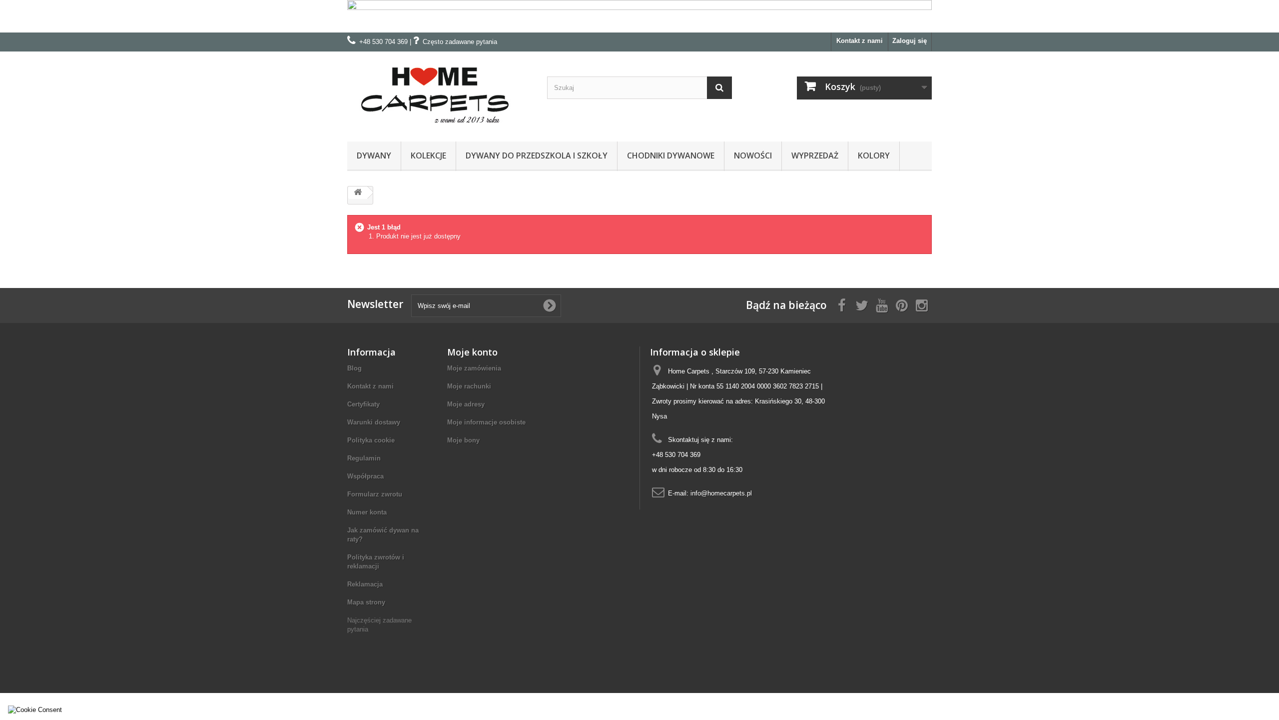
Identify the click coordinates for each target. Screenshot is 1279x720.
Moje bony (463, 440)
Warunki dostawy (373, 422)
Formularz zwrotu (374, 494)
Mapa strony (366, 602)
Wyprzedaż (814, 155)
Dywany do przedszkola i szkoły (537, 155)
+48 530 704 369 (383, 42)
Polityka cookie (371, 440)
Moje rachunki (469, 386)
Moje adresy (466, 404)
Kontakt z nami (859, 40)
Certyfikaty (363, 404)
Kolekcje (428, 155)
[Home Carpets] (439, 94)
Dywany (374, 155)
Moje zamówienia (474, 368)
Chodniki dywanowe (670, 155)
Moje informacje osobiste (486, 422)
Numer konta (367, 512)
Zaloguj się (909, 40)
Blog (354, 368)
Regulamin (364, 458)
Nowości (753, 155)
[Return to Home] (357, 192)
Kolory (874, 155)
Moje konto (472, 352)
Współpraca (365, 476)
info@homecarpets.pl (721, 493)
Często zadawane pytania (460, 42)
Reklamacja (365, 584)
